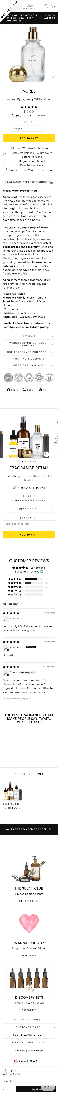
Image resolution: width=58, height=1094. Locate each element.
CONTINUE (15, 558)
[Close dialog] (54, 533)
